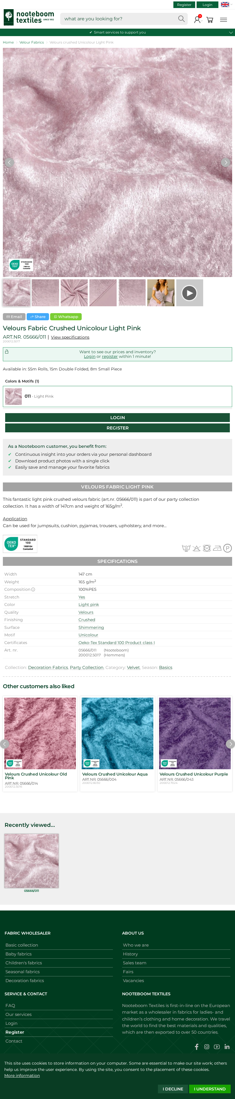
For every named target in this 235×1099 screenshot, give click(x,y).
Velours (86, 612)
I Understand (210, 1089)
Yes (82, 597)
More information (22, 1075)
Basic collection (21, 945)
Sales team (134, 962)
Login (207, 5)
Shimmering (91, 627)
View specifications (70, 337)
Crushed (87, 619)
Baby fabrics (18, 954)
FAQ (10, 1005)
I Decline (173, 1089)
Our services (18, 1014)
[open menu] (223, 19)
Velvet (133, 667)
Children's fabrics (23, 962)
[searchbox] (124, 19)
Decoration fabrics (24, 980)
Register (184, 5)
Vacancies (133, 980)
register (110, 356)
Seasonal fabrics (22, 971)
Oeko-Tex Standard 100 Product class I (117, 642)
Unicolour (88, 634)
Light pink (89, 604)
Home (8, 42)
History (130, 954)
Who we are (136, 945)
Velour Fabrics (31, 42)
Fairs (128, 971)
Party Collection (86, 667)
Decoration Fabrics (48, 667)
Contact (13, 1041)
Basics (165, 667)
